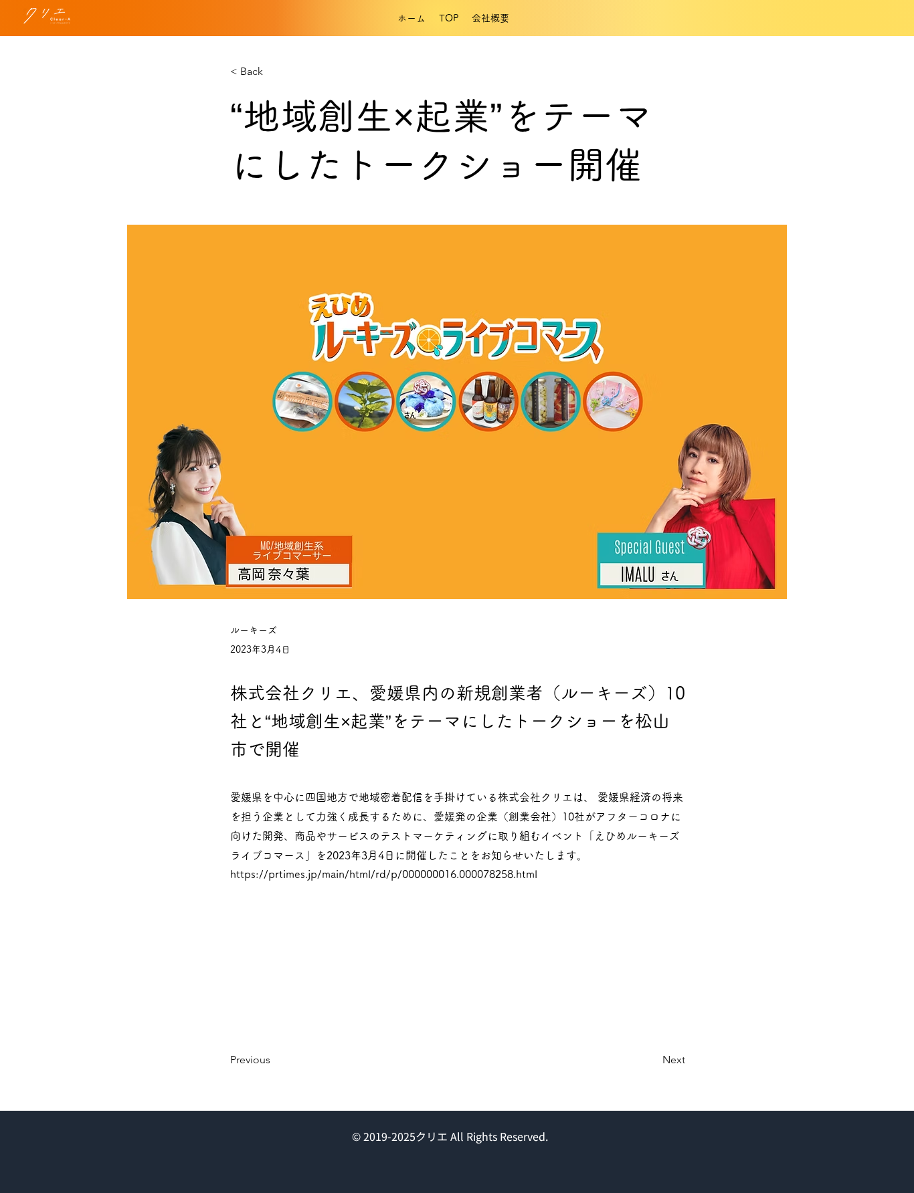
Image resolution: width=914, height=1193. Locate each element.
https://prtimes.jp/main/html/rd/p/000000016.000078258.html (383, 874)
